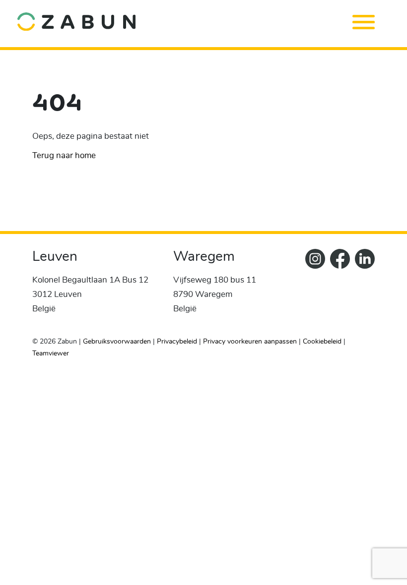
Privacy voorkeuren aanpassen (250, 341)
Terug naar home (64, 155)
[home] (187, 21)
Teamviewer (50, 353)
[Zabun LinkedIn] (362, 288)
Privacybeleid (177, 341)
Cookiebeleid (322, 341)
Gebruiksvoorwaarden (117, 341)
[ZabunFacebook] (337, 288)
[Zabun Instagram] (312, 288)
